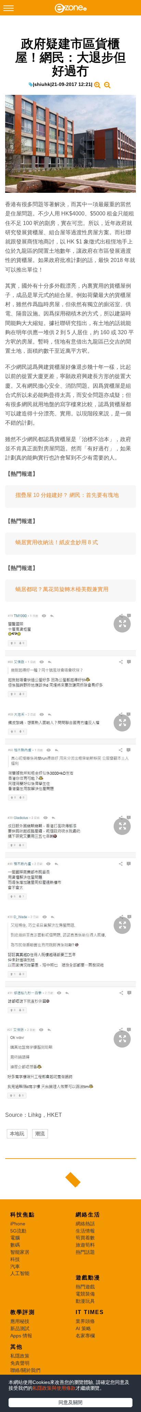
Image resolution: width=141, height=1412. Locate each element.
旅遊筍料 (85, 1245)
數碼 (15, 1245)
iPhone (17, 1223)
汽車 (15, 1266)
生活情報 (85, 1231)
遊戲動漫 (88, 1277)
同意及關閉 (70, 1402)
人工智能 (19, 1273)
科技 (15, 1259)
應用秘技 (19, 1321)
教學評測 (22, 1312)
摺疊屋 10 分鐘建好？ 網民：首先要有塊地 (67, 495)
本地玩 (17, 1133)
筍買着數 (85, 1237)
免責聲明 (19, 1363)
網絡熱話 (85, 1223)
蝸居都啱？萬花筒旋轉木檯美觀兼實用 (61, 589)
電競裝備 (85, 1294)
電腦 (15, 1237)
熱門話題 (85, 1252)
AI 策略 (83, 1328)
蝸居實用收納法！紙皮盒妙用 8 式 (56, 542)
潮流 (40, 1133)
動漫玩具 (85, 1301)
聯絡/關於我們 (25, 1370)
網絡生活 (88, 1214)
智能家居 (19, 1252)
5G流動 (18, 1231)
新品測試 (19, 1328)
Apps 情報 (21, 1335)
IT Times (90, 1312)
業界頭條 (85, 1321)
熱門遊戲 (85, 1286)
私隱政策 (19, 1356)
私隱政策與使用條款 (54, 1388)
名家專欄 (85, 1335)
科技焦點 (22, 1214)
